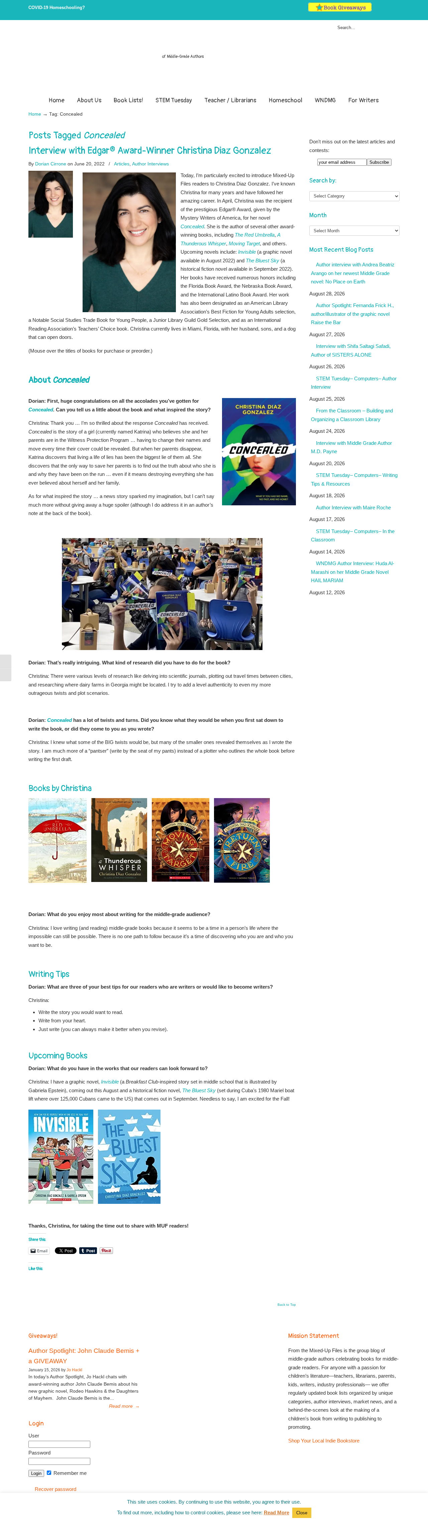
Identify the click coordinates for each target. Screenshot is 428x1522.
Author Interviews (150, 163)
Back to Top (287, 1304)
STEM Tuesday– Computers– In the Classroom (353, 535)
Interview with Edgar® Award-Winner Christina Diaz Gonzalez (149, 151)
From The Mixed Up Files (214, 59)
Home (34, 114)
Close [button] (301, 1512)
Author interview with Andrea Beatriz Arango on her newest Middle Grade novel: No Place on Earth (353, 273)
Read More (276, 1512)
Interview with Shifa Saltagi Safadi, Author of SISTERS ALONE (351, 350)
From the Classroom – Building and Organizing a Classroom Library (352, 415)
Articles (121, 163)
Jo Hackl (74, 1370)
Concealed (40, 409)
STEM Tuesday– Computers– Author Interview (354, 383)
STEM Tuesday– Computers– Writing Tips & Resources (354, 479)
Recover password (55, 1489)
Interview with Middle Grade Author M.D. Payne (351, 447)
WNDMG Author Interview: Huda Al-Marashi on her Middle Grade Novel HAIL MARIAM (352, 571)
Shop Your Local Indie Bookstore (323, 1440)
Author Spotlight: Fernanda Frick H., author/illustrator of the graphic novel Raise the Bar (352, 313)
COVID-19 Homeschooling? (56, 7)
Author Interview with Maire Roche (353, 507)
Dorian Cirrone (50, 163)
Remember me (69, 1473)
